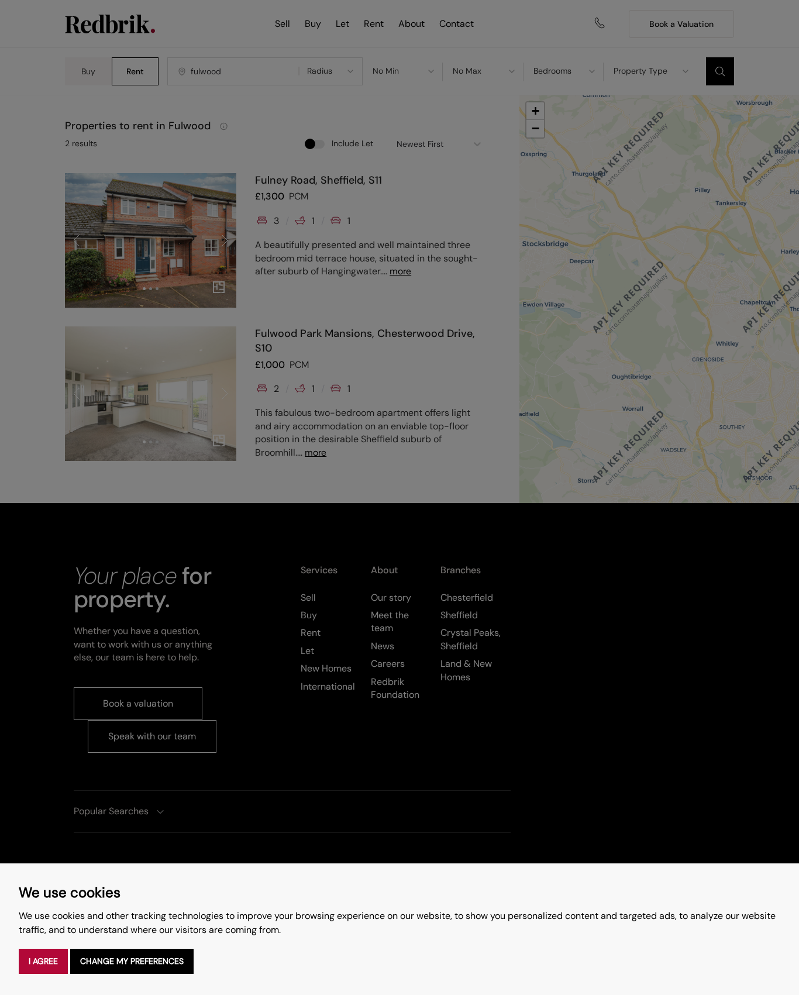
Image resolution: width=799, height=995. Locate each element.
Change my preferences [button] (132, 961)
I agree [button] (43, 961)
